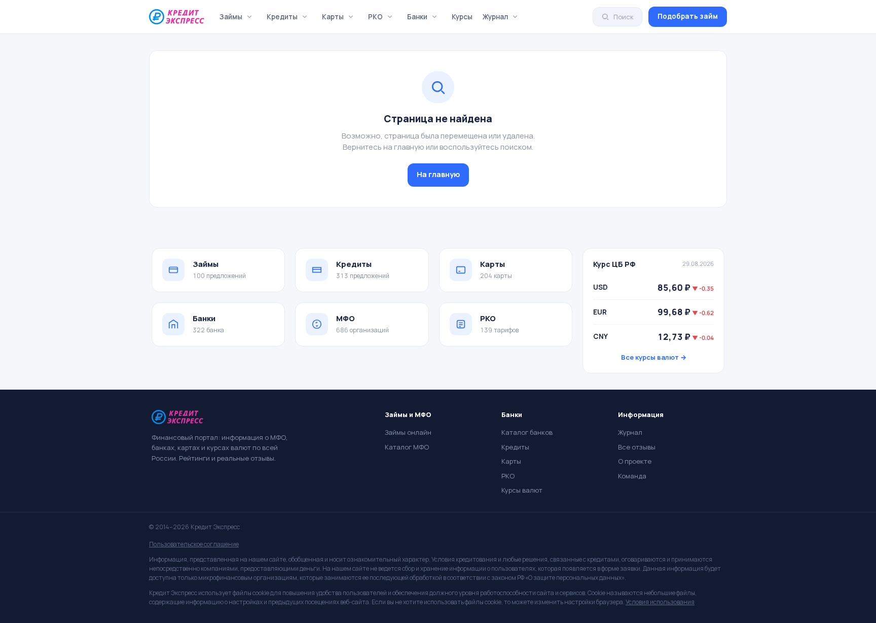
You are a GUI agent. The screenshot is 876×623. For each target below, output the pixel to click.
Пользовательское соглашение (194, 544)
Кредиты (282, 16)
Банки (417, 16)
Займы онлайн (408, 432)
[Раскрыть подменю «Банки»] (434, 17)
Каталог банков (527, 432)
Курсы (462, 16)
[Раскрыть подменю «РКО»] (390, 17)
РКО (375, 16)
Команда (632, 475)
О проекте (634, 461)
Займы (231, 16)
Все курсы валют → (653, 357)
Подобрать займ (688, 16)
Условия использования (660, 602)
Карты (333, 16)
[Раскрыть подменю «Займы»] (249, 17)
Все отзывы (636, 447)
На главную (438, 174)
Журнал (495, 16)
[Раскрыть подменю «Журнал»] (515, 17)
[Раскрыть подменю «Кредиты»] (305, 17)
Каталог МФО (407, 447)
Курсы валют (521, 490)
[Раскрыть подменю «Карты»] (351, 17)
